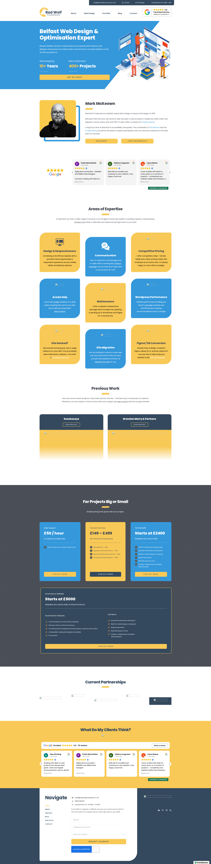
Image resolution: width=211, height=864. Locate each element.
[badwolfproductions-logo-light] (157, 796)
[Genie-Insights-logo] (105, 700)
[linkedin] (159, 810)
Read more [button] (112, 182)
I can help (148, 305)
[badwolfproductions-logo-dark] (51, 8)
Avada (56, 302)
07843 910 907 (80, 801)
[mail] (166, 810)
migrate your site (102, 362)
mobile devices (148, 122)
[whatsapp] (163, 810)
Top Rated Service (161, 12)
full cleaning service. (60, 357)
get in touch (123, 401)
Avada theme (91, 130)
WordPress (154, 127)
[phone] (170, 810)
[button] (169, 172)
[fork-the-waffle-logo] (133, 695)
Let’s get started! (157, 357)
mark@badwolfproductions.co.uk (87, 798)
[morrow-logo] (51, 697)
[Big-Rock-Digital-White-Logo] (160, 699)
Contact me (79, 222)
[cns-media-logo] (78, 695)
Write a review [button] (159, 745)
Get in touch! (59, 311)
